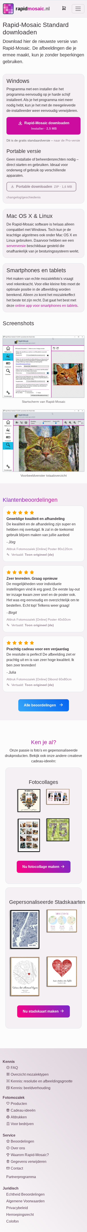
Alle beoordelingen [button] (40, 705)
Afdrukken (18, 1117)
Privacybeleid (17, 1208)
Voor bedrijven (22, 1124)
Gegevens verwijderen (28, 1161)
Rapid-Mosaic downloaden (46, 125)
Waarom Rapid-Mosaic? (29, 1155)
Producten (18, 1104)
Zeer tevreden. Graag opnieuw (31, 578)
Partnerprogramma (21, 1177)
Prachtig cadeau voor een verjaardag (37, 649)
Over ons (17, 1148)
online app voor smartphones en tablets (46, 305)
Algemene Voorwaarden (25, 1201)
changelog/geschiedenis (23, 197)
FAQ (14, 1068)
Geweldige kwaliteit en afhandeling (35, 519)
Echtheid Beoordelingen (25, 1194)
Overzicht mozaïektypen (29, 1074)
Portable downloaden (44, 186)
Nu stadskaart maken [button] (41, 1011)
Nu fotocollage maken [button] (41, 867)
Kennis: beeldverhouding (30, 1088)
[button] (32, 554)
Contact (16, 1168)
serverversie (16, 246)
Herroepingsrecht (20, 1215)
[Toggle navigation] (78, 8)
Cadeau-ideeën (22, 1110)
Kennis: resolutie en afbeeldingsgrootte (41, 1081)
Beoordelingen (22, 1141)
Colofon (12, 1221)
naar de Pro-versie (67, 140)
